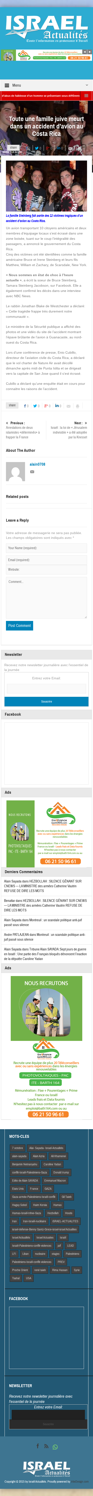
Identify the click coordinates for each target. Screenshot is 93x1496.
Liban (25, 1254)
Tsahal (16, 1278)
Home (6, 152)
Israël (63, 1237)
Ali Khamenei (58, 1156)
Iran (14, 1221)
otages (55, 1254)
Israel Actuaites (44, 1237)
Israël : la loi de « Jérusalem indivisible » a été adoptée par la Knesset (69, 430)
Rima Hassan (59, 1270)
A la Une (17, 152)
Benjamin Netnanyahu (24, 1164)
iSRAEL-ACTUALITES (65, 1221)
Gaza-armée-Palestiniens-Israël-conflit (33, 1197)
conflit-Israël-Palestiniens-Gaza (29, 1172)
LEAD (70, 1246)
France (34, 1189)
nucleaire (40, 1254)
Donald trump (61, 1172)
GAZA (48, 1189)
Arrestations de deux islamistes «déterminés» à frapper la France (23, 430)
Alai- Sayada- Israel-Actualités (46, 1148)
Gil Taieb (67, 1197)
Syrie (77, 1270)
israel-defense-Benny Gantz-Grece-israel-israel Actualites (44, 1229)
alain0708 (37, 464)
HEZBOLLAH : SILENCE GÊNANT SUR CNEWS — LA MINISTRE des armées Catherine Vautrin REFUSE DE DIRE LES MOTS (43, 886)
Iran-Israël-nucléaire (34, 1221)
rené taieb (40, 1270)
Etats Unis (18, 1189)
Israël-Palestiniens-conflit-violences (31, 1246)
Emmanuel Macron (55, 1181)
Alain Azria (39, 1156)
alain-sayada (19, 1156)
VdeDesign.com (80, 1482)
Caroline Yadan (52, 1164)
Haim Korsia (40, 1205)
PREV (61, 1262)
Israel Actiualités (21, 1237)
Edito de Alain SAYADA (25, 1181)
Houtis (68, 1213)
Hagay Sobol (19, 1205)
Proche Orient (20, 1270)
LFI (14, 1254)
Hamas (57, 1205)
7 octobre (17, 1148)
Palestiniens (72, 1254)
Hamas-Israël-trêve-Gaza (26, 1213)
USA (28, 1278)
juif (59, 1246)
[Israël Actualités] (46, 29)
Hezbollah (53, 1213)
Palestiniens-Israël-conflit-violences (31, 1262)
